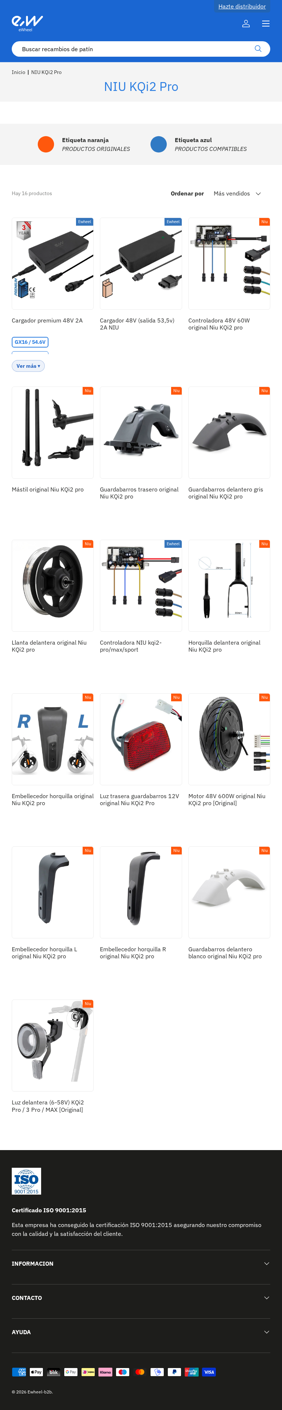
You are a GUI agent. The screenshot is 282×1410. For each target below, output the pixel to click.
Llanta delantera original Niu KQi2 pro (49, 646)
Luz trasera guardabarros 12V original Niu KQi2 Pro (139, 799)
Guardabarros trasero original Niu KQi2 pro (139, 493)
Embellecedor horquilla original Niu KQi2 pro (53, 799)
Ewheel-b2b (40, 1392)
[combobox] (141, 49)
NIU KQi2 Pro (46, 72)
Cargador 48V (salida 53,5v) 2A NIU (137, 324)
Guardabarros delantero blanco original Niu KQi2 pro (225, 952)
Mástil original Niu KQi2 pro (48, 489)
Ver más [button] (26, 366)
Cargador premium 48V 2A (47, 320)
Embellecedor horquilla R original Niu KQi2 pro (133, 952)
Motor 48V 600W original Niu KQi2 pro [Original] (226, 799)
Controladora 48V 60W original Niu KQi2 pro (219, 324)
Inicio (18, 72)
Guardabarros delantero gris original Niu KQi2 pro (225, 493)
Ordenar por (187, 193)
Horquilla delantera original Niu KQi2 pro (224, 646)
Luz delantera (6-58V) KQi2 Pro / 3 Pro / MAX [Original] (48, 1106)
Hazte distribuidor (242, 6)
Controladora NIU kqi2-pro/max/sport (131, 646)
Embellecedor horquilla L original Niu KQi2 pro (44, 952)
